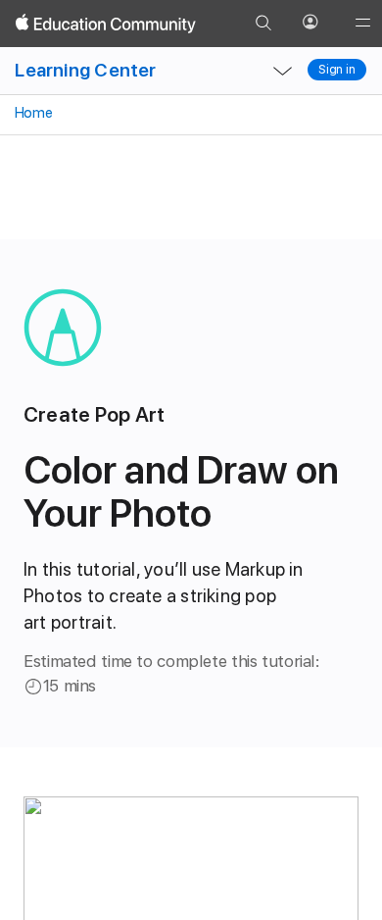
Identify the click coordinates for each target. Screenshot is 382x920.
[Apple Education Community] (106, 23)
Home (32, 113)
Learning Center (85, 70)
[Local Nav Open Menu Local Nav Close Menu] (283, 70)
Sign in (337, 70)
